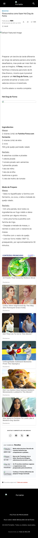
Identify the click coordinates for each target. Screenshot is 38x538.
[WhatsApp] (10, 435)
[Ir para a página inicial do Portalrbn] (19, 3)
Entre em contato (22, 482)
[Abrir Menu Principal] (4, 3)
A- (23, 22)
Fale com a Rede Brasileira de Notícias (19, 520)
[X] (22, 435)
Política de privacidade (19, 515)
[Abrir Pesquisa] (33, 3)
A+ (28, 22)
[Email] (28, 435)
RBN (11, 21)
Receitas (5, 11)
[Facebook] (16, 435)
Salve (6, 26)
